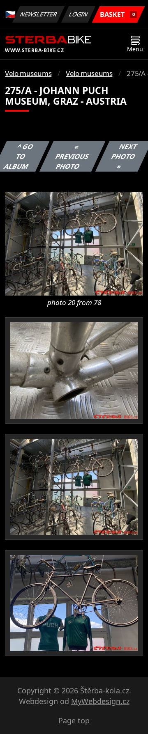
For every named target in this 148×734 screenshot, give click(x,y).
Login (78, 14)
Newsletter (38, 14)
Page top (74, 720)
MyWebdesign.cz (100, 701)
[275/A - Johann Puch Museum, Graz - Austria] (74, 243)
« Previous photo (71, 156)
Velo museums (28, 73)
